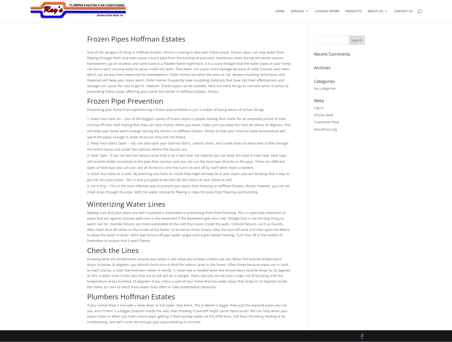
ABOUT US (375, 11)
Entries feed (323, 115)
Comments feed (326, 122)
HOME (280, 11)
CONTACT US (403, 11)
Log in (318, 107)
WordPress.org (325, 129)
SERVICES (297, 11)
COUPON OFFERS (327, 11)
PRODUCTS (354, 11)
